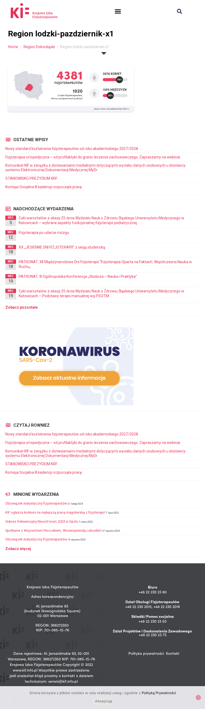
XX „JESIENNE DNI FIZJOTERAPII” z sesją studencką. (62, 247)
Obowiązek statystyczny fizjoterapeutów (36, 503)
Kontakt (172, 653)
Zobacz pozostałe (21, 307)
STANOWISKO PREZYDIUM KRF (31, 178)
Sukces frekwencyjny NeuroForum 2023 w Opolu (41, 521)
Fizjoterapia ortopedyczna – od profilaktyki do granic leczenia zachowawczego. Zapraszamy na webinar (93, 157)
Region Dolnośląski (39, 47)
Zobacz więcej (18, 549)
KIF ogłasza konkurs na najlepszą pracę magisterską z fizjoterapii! (55, 512)
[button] (118, 11)
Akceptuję (103, 701)
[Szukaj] (179, 11)
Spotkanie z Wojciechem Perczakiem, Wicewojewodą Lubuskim (53, 530)
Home (13, 47)
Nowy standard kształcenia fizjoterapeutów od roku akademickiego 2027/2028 (71, 148)
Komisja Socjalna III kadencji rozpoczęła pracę (43, 187)
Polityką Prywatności (159, 693)
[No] (198, 697)
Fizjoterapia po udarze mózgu (44, 232)
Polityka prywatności (146, 653)
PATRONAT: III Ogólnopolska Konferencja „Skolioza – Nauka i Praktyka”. (78, 276)
